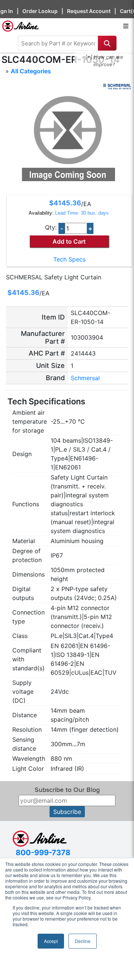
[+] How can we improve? (104, 60)
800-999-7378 (43, 852)
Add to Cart (69, 241)
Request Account (89, 11)
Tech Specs (69, 259)
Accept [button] (51, 941)
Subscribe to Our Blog (67, 790)
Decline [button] (82, 941)
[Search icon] (107, 43)
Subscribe (67, 811)
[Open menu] (126, 26)
